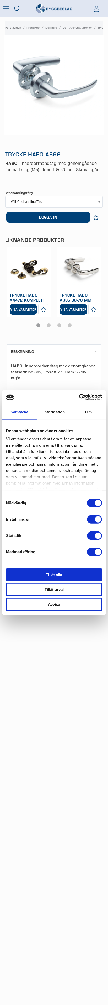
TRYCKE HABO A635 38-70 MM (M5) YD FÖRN (75, 300)
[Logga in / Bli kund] (96, 8)
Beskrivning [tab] (22, 351)
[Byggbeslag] (54, 9)
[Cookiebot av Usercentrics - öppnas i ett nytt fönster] (79, 397)
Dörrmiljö (51, 27)
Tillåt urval (54, 589)
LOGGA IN (48, 217)
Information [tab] (54, 412)
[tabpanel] (29, 282)
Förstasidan (13, 27)
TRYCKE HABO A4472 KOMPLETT (27, 297)
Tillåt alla (54, 574)
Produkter (33, 27)
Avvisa (54, 604)
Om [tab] (88, 412)
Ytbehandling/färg (19, 193)
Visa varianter (23, 309)
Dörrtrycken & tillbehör (77, 27)
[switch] (94, 519)
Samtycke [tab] (19, 412)
